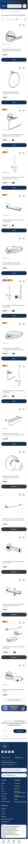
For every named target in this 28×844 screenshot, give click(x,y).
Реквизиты (4, 824)
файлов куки (13, 833)
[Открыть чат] (13, 752)
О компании (17, 783)
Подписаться (20, 731)
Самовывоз (17, 786)
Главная (3, 842)
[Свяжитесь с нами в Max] (9, 752)
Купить (14, 59)
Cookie (15, 799)
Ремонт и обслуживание (7, 819)
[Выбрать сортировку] (2, 19)
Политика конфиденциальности (8, 738)
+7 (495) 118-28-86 (5, 757)
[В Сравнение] (24, 25)
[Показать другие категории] (11, 11)
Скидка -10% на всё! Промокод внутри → (14, 1)
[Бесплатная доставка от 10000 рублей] (14, 708)
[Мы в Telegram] (2, 752)
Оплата (3, 811)
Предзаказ (14, 486)
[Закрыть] (23, 831)
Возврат (3, 813)
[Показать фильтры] (25, 19)
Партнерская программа (20, 801)
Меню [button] (14, 842)
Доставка (3, 808)
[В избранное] (20, 25)
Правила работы (5, 821)
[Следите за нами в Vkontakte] (6, 752)
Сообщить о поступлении (14, 700)
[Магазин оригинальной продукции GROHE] (3, 5)
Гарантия (3, 816)
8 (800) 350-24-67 (19, 757)
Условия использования (21, 738)
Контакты (16, 788)
